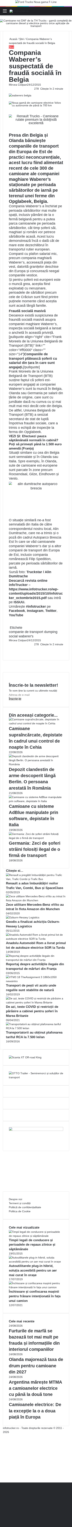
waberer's (26, 636)
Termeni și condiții (20, 1203)
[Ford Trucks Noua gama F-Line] (36, 2)
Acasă (13, 38)
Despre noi (15, 1199)
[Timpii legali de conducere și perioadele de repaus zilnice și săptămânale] (36, 1235)
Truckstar (34, 572)
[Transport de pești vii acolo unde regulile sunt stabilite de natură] (36, 981)
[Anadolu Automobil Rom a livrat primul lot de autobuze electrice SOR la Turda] (36, 938)
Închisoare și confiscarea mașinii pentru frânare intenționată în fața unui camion (34, 1296)
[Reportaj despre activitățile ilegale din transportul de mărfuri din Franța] (36, 959)
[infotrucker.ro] (19, 10)
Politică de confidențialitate (25, 1207)
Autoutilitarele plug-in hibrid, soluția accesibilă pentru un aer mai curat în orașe (33, 1270)
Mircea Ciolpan (18, 84)
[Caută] (67, 12)
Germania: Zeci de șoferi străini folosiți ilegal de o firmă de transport (34, 849)
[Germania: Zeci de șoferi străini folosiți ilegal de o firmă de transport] (36, 838)
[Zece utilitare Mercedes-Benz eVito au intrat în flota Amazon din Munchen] (36, 900)
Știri (21, 38)
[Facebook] (9, 648)
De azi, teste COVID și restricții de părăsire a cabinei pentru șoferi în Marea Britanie (32, 1011)
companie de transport (26, 632)
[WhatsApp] (10, 652)
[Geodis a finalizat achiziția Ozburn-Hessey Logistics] (22, 917)
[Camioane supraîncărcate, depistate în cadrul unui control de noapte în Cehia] (36, 723)
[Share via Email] (10, 648)
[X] (1, 1476)
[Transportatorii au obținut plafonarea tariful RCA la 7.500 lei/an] (36, 1028)
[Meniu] (5, 12)
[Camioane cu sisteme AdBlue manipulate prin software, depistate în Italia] (36, 801)
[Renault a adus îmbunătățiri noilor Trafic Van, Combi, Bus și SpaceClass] (36, 879)
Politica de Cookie (20, 1211)
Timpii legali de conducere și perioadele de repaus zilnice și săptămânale (32, 1244)
